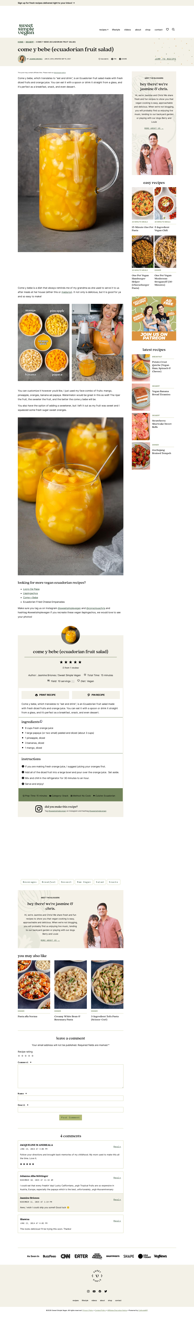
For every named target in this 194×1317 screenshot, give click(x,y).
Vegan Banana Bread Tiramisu (161, 393)
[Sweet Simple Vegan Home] (26, 30)
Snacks (113, 882)
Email (23, 1105)
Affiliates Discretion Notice (117, 1310)
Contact (158, 29)
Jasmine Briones (35, 59)
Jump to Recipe (165, 59)
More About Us (49, 940)
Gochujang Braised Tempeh (161, 451)
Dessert (30, 42)
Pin (115, 59)
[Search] (173, 29)
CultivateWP (143, 1310)
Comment (25, 1062)
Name (22, 1093)
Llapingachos (30, 593)
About (138, 29)
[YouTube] (94, 1291)
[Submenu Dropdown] (108, 29)
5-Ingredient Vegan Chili (162, 229)
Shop (147, 29)
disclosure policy (60, 72)
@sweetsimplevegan (69, 608)
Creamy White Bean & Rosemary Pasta (67, 1018)
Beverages (30, 882)
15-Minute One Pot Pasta (142, 229)
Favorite (104, 59)
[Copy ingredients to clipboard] (41, 721)
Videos (127, 29)
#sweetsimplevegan (97, 811)
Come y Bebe (30, 597)
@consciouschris (95, 608)
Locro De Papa (31, 589)
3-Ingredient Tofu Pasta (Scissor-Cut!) (105, 1018)
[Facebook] (100, 1291)
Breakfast (49, 882)
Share (124, 59)
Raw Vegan (84, 882)
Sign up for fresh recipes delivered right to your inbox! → (46, 3)
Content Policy (100, 1310)
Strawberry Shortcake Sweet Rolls (162, 424)
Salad (100, 882)
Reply (117, 1146)
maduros (66, 292)
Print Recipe (47, 694)
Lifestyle (116, 29)
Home (20, 42)
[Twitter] (106, 1291)
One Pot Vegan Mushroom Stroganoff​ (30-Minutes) (164, 280)
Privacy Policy (87, 1310)
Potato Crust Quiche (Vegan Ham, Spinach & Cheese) (161, 366)
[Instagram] (88, 1291)
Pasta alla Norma (27, 1016)
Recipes (103, 29)
